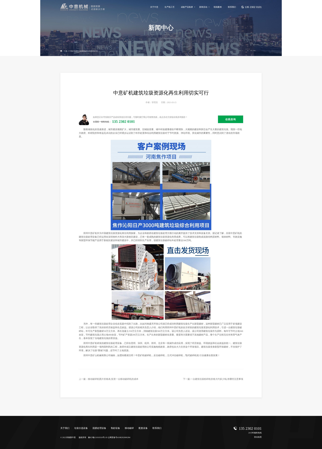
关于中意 (154, 7)
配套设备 (143, 428)
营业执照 (258, 437)
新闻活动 (203, 7)
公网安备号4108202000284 (119, 437)
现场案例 (218, 7)
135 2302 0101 (250, 428)
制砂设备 (115, 428)
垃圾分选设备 (81, 428)
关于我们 (64, 428)
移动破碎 (129, 428)
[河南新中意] (84, 7)
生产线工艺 (170, 7)
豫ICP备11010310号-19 (97, 437)
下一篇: (213, 379)
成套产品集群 (187, 7)
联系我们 (232, 7)
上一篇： (108, 379)
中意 (65, 51)
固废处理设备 (99, 428)
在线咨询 (230, 119)
